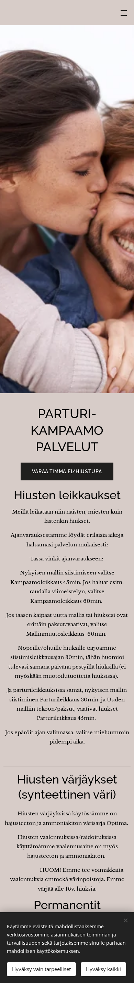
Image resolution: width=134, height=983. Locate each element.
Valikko (124, 13)
